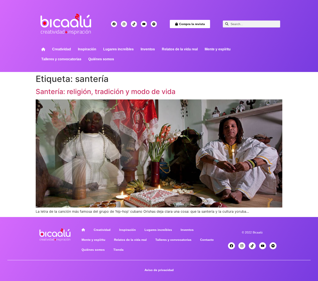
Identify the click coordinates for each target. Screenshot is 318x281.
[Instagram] (124, 24)
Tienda (118, 249)
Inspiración (87, 49)
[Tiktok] (134, 24)
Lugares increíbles (118, 49)
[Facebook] (114, 24)
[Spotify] (154, 24)
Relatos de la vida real (180, 49)
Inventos (148, 49)
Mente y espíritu (218, 49)
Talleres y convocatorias (61, 59)
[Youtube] (144, 24)
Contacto (207, 239)
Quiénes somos (101, 59)
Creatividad (61, 49)
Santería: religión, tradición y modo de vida (105, 91)
